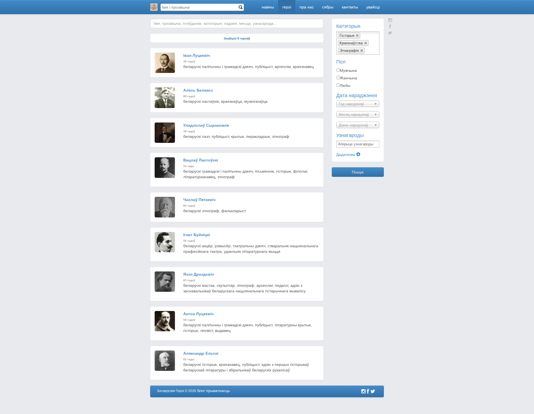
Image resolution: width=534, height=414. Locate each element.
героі (286, 7)
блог (201, 390)
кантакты (350, 7)
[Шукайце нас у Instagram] (390, 20)
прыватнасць (218, 390)
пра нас (307, 7)
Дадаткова (346, 154)
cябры (327, 7)
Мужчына (348, 70)
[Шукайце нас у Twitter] (390, 33)
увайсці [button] (373, 7)
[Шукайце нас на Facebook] (390, 26)
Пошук (358, 172)
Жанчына (348, 78)
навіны (268, 7)
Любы (345, 85)
